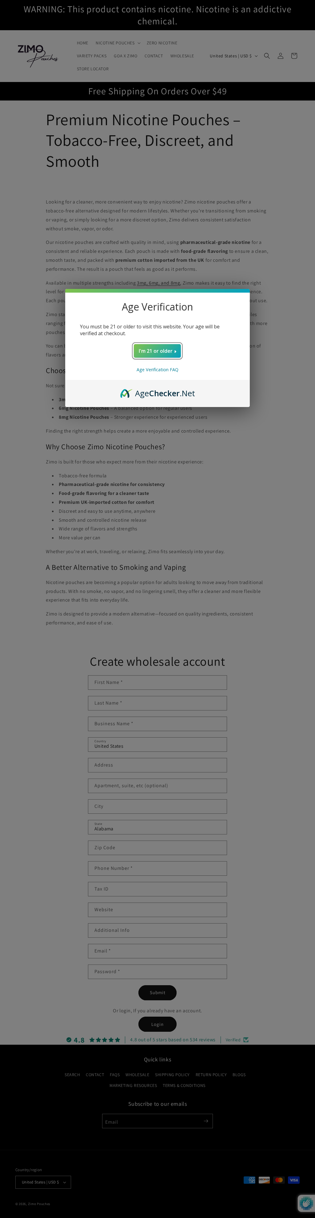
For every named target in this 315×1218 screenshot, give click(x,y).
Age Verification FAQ (157, 369)
